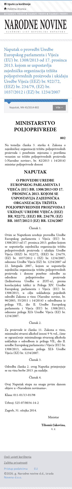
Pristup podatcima (16, 469)
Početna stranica (16, 9)
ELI (36, 469)
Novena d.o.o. (13, 477)
